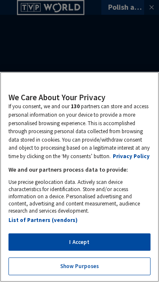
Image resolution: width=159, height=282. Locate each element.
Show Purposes (79, 266)
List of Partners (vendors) (43, 220)
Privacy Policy (131, 156)
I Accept (79, 242)
